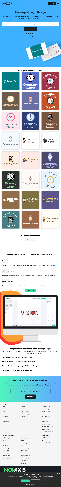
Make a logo (30, 290)
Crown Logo (24, 450)
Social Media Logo (25, 453)
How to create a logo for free (10, 414)
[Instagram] (46, 443)
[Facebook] (43, 443)
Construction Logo (25, 448)
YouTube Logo (6, 438)
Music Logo (23, 460)
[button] (30, 484)
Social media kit (46, 424)
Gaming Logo (6, 448)
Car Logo (5, 440)
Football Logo (24, 443)
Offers (4, 411)
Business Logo (6, 458)
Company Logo (6, 455)
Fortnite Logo (6, 450)
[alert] (30, 479)
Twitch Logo (6, 453)
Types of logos (45, 429)
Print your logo (45, 416)
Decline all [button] (36, 481)
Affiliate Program (26, 414)
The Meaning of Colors (47, 426)
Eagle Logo (5, 443)
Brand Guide (45, 421)
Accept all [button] (25, 481)
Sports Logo (24, 438)
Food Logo (23, 463)
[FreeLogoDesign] (13, 3)
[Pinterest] (50, 443)
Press (4, 409)
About (4, 406)
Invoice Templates (46, 414)
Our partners (25, 411)
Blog (23, 406)
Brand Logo (23, 440)
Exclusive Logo (46, 409)
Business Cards (46, 411)
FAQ (23, 409)
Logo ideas (5, 416)
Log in (52, 3)
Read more (38, 477)
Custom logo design (47, 406)
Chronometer (30, 239)
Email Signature (46, 419)
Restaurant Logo (25, 458)
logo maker (52, 265)
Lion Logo (23, 445)
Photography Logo (25, 455)
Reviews (24, 416)
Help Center (6, 421)
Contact (4, 419)
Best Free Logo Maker (47, 431)
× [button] (59, 473)
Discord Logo (6, 445)
